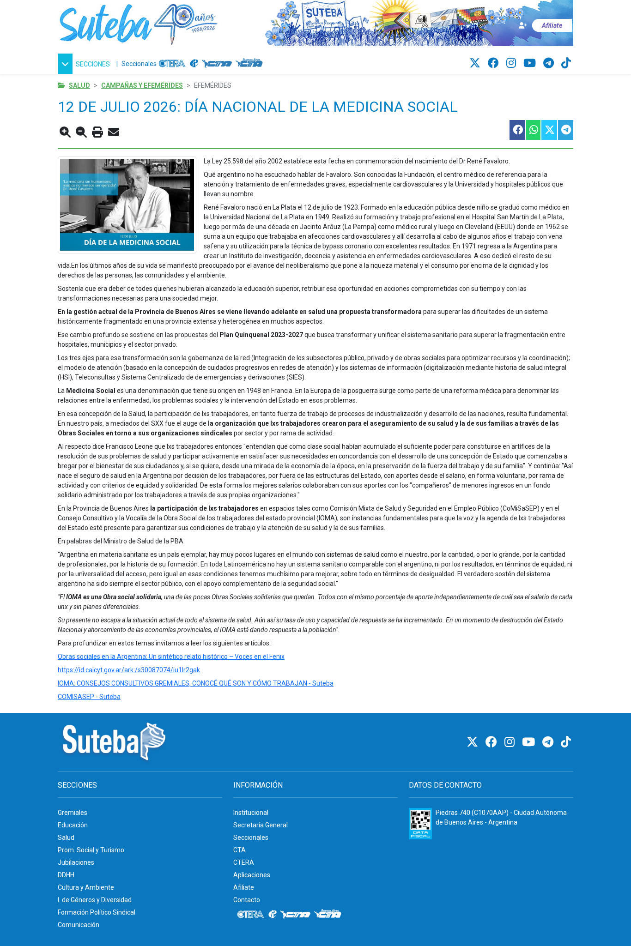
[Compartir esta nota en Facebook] (517, 130)
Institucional (250, 812)
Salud (79, 85)
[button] (85, 63)
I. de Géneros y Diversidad (95, 900)
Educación (73, 825)
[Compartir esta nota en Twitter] (548, 130)
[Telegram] (550, 63)
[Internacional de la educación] (194, 64)
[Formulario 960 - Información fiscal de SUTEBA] (420, 823)
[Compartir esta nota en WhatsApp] (532, 130)
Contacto (246, 900)
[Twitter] (476, 63)
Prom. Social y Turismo (91, 850)
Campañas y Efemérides (142, 85)
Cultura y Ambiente (86, 887)
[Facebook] (495, 63)
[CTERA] (172, 64)
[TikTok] (566, 63)
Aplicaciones (251, 875)
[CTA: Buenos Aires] (251, 64)
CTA (239, 850)
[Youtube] (531, 63)
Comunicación (78, 924)
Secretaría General (260, 825)
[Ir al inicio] (138, 22)
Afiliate (243, 887)
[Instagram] (512, 63)
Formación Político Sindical (96, 912)
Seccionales (139, 63)
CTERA (243, 862)
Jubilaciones (76, 862)
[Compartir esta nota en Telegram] (565, 130)
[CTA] (217, 64)
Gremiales (72, 812)
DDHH (66, 875)
